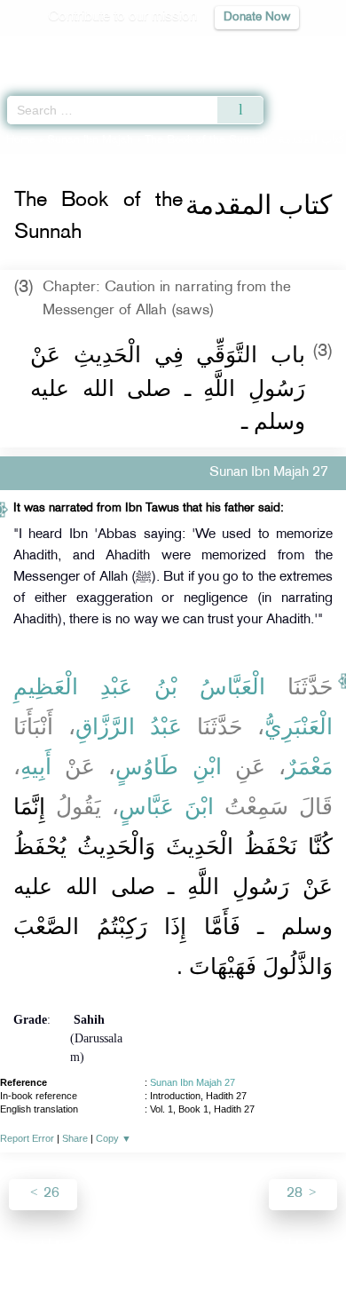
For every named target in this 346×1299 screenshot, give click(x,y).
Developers (193, 1247)
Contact (261, 1247)
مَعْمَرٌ (309, 766)
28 (296, 1193)
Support (124, 1247)
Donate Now (257, 17)
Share (75, 1138)
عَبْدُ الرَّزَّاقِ (128, 726)
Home (20, 140)
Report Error (27, 1138)
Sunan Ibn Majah (90, 140)
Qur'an (84, 49)
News (72, 1247)
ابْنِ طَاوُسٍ (168, 766)
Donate (316, 1247)
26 (49, 1193)
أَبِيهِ (35, 766)
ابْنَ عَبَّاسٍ (166, 806)
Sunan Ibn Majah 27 (192, 1082)
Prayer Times (223, 49)
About (26, 1247)
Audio (294, 49)
